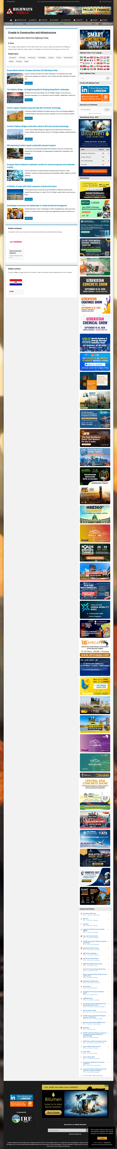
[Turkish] (95, 69)
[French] (91, 60)
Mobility (11, 61)
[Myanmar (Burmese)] (108, 63)
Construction (12, 57)
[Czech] (98, 57)
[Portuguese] (91, 66)
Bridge (26, 61)
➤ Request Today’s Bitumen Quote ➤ (95, 171)
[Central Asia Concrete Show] (95, 782)
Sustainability (41, 57)
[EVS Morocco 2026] (95, 533)
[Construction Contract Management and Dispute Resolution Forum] (95, 400)
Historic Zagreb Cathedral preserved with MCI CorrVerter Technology (34, 108)
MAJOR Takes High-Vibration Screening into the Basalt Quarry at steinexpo (74, 23)
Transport (79, 20)
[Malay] (105, 63)
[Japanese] (91, 63)
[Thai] (91, 69)
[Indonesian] (81, 63)
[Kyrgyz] (98, 63)
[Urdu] (98, 69)
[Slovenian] (108, 66)
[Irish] (85, 63)
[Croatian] (95, 57)
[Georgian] (95, 60)
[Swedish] (88, 69)
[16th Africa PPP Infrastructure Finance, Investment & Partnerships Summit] (95, 648)
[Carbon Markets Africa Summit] (95, 476)
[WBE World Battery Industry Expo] (95, 343)
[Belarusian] (85, 57)
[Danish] (101, 57)
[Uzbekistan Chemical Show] (95, 324)
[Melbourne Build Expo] (95, 705)
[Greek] (101, 60)
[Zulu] (108, 69)
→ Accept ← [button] (102, 1138)
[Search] (107, 78)
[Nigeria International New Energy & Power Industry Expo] (95, 266)
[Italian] (88, 63)
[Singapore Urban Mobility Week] (95, 610)
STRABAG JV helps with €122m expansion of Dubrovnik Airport (32, 186)
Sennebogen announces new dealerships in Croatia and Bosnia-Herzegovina (37, 205)
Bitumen (104, 20)
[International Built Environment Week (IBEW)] (95, 228)
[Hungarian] (108, 60)
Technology (67, 20)
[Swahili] (85, 69)
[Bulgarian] (88, 57)
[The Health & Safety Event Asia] (95, 629)
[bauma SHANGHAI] (95, 686)
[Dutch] (105, 57)
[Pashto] (85, 66)
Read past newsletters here (95, 113)
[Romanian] (98, 66)
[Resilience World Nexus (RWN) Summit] (95, 438)
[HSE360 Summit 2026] (95, 514)
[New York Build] (95, 820)
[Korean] (95, 63)
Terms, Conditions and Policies (61, 1146)
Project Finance (68, 57)
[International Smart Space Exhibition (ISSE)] (95, 381)
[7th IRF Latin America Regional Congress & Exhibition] (95, 247)
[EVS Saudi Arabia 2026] (95, 762)
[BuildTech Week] (95, 858)
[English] (108, 57)
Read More (107, 1142)
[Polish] (88, 66)
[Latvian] (101, 63)
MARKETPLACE (107, 24)
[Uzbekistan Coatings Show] (95, 305)
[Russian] (101, 66)
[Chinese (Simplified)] (91, 57)
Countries (44, 20)
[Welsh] (105, 69)
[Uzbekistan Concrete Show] (95, 286)
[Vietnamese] (101, 69)
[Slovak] (105, 66)
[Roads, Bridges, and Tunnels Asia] (95, 553)
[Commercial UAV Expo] (95, 190)
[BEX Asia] (95, 209)
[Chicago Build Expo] (95, 572)
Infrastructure (22, 20)
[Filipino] (85, 60)
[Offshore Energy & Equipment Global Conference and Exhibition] (95, 667)
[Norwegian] (81, 66)
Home (11, 20)
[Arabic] (81, 57)
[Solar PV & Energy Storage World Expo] (95, 362)
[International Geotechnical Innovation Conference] (95, 495)
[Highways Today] (19, 10)
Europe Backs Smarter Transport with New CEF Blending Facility (32, 70)
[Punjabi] (95, 66)
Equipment (55, 20)
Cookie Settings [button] (98, 1142)
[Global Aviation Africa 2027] (95, 839)
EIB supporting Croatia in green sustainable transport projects (31, 145)
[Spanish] (81, 69)
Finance (95, 20)
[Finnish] (88, 60)
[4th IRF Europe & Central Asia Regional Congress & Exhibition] (95, 419)
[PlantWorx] (95, 896)
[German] (98, 60)
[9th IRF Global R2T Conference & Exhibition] (95, 591)
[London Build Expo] (95, 724)
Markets (34, 20)
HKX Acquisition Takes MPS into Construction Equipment (39, 23)
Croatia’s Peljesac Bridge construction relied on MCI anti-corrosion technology (38, 126)
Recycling (19, 61)
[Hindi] (105, 60)
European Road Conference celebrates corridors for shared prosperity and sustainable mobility (41, 165)
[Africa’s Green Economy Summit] (95, 801)
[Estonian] (81, 60)
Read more (28, 83)
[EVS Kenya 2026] (95, 743)
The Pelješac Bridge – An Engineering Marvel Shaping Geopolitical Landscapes (38, 89)
